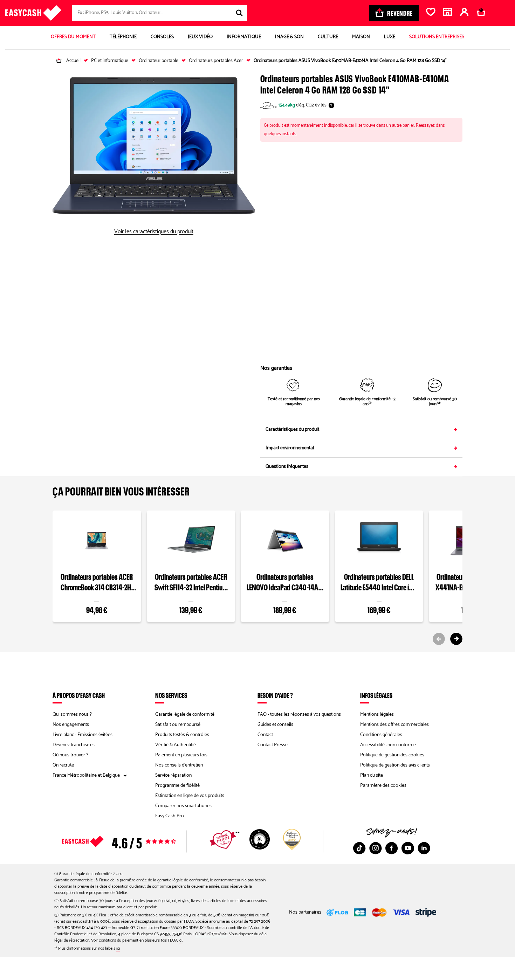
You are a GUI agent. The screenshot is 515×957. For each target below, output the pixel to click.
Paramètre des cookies (383, 786)
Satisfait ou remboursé (177, 725)
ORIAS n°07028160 (211, 934)
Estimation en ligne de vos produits (189, 796)
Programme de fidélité (177, 786)
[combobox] (159, 13)
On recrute (63, 765)
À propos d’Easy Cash (79, 695)
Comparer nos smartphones (183, 806)
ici (180, 940)
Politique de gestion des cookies (392, 755)
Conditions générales (381, 735)
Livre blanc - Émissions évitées (82, 735)
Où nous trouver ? (70, 755)
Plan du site (371, 775)
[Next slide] (456, 639)
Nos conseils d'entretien (179, 765)
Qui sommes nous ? (72, 714)
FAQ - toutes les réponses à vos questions (299, 714)
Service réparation (173, 775)
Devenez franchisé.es (74, 745)
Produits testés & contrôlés (182, 735)
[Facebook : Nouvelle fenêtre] (391, 848)
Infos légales (376, 695)
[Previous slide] (439, 639)
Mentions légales (377, 714)
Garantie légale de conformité (184, 714)
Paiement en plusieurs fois (181, 755)
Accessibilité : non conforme (388, 745)
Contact (265, 735)
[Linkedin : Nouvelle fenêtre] (424, 848)
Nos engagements (71, 725)
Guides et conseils (275, 725)
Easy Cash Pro (169, 816)
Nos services (171, 695)
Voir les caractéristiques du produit (153, 232)
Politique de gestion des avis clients (395, 765)
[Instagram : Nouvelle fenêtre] (375, 848)
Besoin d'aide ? (275, 695)
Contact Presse (273, 745)
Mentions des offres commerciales (394, 725)
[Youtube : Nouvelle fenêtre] (407, 848)
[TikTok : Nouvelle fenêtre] (359, 848)
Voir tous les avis (131, 841)
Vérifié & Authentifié (175, 745)
